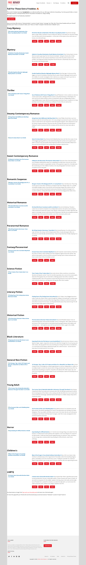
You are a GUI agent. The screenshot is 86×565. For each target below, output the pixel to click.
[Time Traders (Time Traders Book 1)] (19, 272)
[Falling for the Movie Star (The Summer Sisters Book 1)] (19, 160)
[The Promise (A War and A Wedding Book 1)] (19, 408)
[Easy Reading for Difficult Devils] (19, 430)
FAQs (58, 556)
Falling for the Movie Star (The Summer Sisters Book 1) (46, 160)
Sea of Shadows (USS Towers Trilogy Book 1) (43, 95)
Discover (48, 3)
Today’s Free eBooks (40, 3)
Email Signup (56, 3)
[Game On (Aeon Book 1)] (19, 138)
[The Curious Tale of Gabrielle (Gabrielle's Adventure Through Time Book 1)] (19, 389)
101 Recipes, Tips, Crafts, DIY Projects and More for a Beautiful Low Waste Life (52, 364)
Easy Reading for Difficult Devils (40, 432)
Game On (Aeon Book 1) (38, 139)
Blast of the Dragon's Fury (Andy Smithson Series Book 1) (47, 455)
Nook (41, 41)
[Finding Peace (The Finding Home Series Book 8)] (19, 296)
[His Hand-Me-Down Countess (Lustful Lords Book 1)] (19, 206)
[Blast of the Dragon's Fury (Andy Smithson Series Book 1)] (19, 454)
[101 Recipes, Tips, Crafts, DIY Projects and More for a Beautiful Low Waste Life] (19, 365)
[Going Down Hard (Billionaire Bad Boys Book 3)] (19, 117)
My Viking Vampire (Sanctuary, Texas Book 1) (44, 230)
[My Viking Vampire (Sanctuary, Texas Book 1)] (19, 229)
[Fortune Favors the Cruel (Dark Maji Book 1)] (19, 251)
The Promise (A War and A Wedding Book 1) (43, 408)
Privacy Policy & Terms (71, 556)
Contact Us (63, 556)
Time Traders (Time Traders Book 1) (41, 273)
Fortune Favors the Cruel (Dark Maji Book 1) (43, 252)
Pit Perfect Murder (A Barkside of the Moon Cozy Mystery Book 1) (49, 32)
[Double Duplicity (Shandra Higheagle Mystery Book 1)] (19, 72)
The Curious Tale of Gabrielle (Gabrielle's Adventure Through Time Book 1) (51, 389)
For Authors (62, 3)
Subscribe (74, 3)
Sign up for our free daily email (29, 492)
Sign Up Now (11, 19)
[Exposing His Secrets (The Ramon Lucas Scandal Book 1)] (19, 340)
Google (58, 41)
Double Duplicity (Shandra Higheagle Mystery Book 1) (46, 73)
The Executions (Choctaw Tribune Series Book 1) (44, 319)
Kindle (34, 41)
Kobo (46, 41)
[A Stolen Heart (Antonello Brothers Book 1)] (19, 476)
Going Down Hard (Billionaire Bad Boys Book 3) (44, 118)
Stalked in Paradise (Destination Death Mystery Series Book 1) (48, 54)
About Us (46, 556)
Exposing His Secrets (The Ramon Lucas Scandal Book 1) (46, 341)
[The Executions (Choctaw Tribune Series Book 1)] (19, 319)
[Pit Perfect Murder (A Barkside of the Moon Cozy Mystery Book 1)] (19, 32)
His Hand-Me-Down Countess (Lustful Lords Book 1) (45, 207)
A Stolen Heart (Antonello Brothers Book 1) (43, 476)
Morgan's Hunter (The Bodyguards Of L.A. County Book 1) (47, 184)
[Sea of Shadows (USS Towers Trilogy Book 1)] (19, 94)
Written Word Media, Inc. (43, 559)
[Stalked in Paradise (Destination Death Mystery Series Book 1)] (19, 53)
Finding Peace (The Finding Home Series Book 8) (44, 296)
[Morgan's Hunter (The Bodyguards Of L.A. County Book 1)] (19, 183)
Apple (52, 41)
